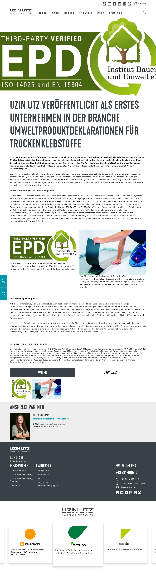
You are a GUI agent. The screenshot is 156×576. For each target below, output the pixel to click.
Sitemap (16, 486)
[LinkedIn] (119, 4)
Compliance (43, 470)
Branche (55, 13)
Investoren (69, 13)
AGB (40, 479)
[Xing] (114, 4)
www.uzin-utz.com (37, 362)
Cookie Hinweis (19, 470)
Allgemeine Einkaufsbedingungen (48, 484)
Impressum (43, 475)
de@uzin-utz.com (128, 487)
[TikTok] (104, 4)
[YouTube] (109, 4)
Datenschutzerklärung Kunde (22, 480)
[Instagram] (124, 4)
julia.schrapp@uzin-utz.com (52, 424)
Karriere (100, 13)
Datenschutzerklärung (22, 475)
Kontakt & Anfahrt (20, 461)
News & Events (115, 13)
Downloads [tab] (111, 373)
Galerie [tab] (42, 373)
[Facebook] (129, 4)
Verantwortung (85, 13)
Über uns (43, 13)
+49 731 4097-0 (127, 473)
